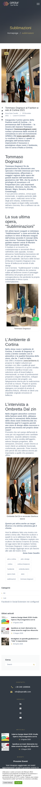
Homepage (12, 33)
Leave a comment (19, 115)
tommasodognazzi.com (25, 129)
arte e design (25, 559)
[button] (35, 319)
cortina (10, 564)
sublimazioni (11, 579)
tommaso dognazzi (26, 579)
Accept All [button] (18, 782)
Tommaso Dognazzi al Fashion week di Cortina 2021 (21, 108)
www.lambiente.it (31, 361)
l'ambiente (10, 569)
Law (4, 598)
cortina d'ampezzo (23, 564)
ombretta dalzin (24, 569)
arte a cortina (11, 559)
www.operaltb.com (25, 136)
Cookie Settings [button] (8, 782)
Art (6, 53)
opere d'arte (11, 574)
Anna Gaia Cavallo (11, 113)
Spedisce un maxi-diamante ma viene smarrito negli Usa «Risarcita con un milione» (24, 630)
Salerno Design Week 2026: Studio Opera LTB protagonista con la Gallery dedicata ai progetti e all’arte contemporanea (24, 620)
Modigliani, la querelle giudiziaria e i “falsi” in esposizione (25, 640)
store (22, 574)
